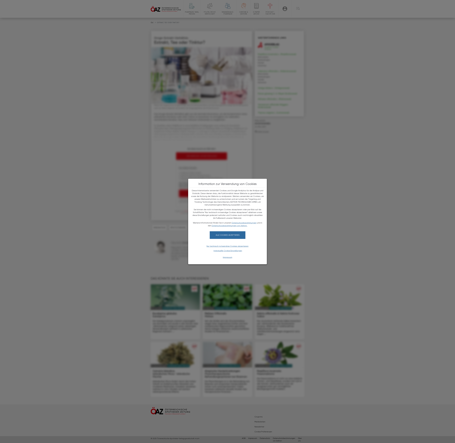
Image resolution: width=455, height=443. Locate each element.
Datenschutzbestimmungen (244, 223)
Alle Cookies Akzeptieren (227, 235)
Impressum (227, 257)
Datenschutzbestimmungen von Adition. (229, 226)
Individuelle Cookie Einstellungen (228, 251)
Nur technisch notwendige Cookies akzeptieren (227, 246)
